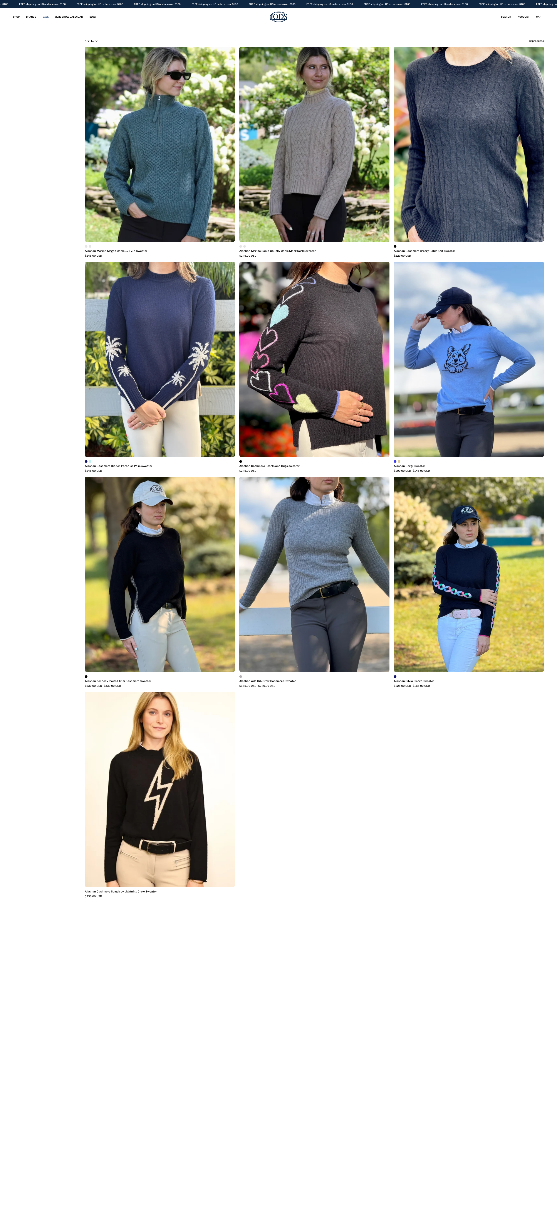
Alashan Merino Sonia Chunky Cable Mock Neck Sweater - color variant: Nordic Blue (240, 246)
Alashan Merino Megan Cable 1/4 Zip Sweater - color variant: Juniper (86, 246)
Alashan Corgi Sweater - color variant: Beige (399, 461)
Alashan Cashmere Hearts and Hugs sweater (269, 466)
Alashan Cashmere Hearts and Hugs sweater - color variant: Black (240, 461)
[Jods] (278, 17)
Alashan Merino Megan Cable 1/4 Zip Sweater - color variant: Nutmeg (90, 246)
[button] (506, 16)
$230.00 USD (93, 896)
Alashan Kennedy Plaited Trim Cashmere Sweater (118, 681)
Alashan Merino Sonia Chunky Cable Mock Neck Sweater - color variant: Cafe (244, 246)
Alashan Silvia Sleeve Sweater (414, 681)
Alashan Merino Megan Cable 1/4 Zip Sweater (116, 251)
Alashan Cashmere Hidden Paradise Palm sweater (118, 466)
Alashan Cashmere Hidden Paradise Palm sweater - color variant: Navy (86, 461)
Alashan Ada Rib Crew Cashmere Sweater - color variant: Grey (240, 676)
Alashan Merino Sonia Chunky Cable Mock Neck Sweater (277, 251)
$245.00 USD (93, 255)
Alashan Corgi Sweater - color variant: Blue (395, 461)
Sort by (89, 41)
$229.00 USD (402, 255)
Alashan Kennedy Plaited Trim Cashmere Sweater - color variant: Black (86, 676)
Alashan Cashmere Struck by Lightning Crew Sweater (121, 891)
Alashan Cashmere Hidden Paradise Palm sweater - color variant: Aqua (90, 461)
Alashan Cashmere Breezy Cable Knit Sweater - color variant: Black (395, 246)
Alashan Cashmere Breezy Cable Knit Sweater (424, 251)
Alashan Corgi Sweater (409, 466)
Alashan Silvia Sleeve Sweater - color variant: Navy (395, 676)
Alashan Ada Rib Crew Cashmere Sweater (267, 681)
